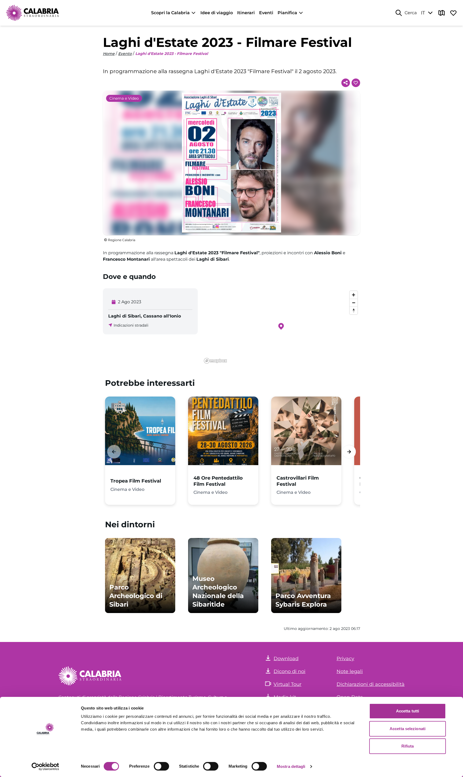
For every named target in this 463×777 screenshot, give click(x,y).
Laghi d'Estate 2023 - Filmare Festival (171, 53)
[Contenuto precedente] (114, 451)
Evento (125, 53)
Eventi (266, 12)
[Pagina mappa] (441, 13)
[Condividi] (345, 83)
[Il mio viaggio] (453, 13)
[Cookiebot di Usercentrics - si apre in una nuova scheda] (45, 767)
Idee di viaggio (216, 12)
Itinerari (246, 12)
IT (423, 13)
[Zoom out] (353, 303)
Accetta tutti (407, 711)
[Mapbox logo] (215, 361)
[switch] (161, 766)
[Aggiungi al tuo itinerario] (356, 83)
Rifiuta (407, 746)
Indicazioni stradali (131, 325)
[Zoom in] (353, 295)
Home (109, 53)
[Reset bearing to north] (353, 310)
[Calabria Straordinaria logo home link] (32, 13)
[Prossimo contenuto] (349, 451)
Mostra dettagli (291, 766)
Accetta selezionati (407, 728)
